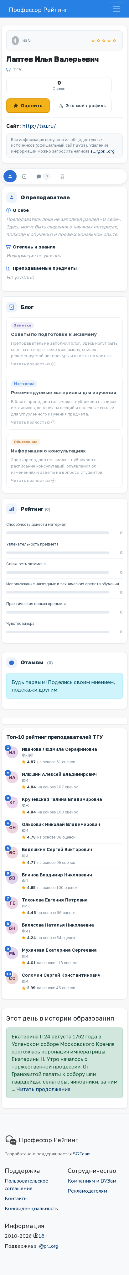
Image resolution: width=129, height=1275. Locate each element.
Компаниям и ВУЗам (92, 1181)
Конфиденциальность (31, 1208)
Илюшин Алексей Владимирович (59, 774)
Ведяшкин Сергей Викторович (57, 849)
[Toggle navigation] (116, 9)
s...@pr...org (102, 151)
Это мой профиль (85, 105)
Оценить (32, 105)
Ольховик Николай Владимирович (61, 824)
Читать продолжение (43, 1089)
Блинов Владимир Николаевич (57, 874)
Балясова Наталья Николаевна (58, 925)
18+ (43, 1236)
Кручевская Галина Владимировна (62, 799)
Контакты (16, 1198)
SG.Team (81, 1154)
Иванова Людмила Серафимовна (59, 749)
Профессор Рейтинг (38, 10)
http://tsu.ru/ (39, 126)
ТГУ (17, 69)
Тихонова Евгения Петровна (55, 899)
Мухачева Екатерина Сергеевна (59, 950)
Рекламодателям (87, 1191)
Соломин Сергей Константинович (61, 975)
